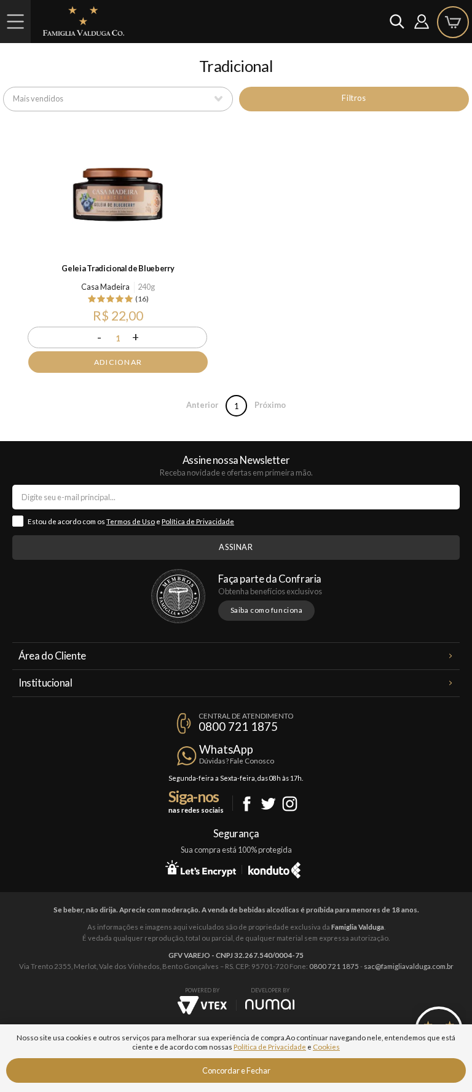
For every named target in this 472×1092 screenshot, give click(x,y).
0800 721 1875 (238, 726)
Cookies (326, 1047)
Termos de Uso (130, 521)
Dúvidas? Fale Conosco (236, 761)
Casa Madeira (105, 287)
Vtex (202, 1005)
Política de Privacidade (198, 521)
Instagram (289, 803)
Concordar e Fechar (236, 1070)
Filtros (354, 98)
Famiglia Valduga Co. (83, 21)
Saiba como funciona (266, 610)
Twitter (268, 803)
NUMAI (269, 1004)
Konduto (274, 868)
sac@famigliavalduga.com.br (409, 966)
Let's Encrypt (200, 868)
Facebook (246, 803)
